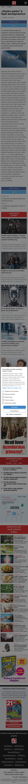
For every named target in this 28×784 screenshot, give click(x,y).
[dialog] (14, 392)
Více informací (17, 385)
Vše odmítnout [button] (14, 411)
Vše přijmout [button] (14, 407)
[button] (14, 388)
